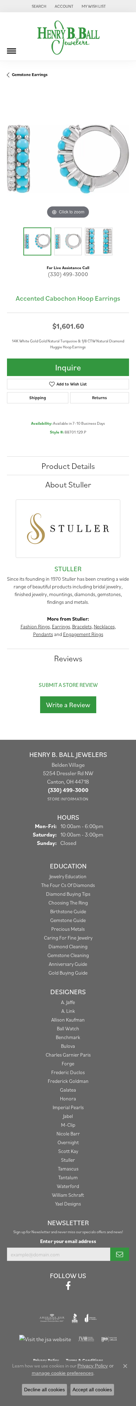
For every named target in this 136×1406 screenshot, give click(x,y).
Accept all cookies (92, 1389)
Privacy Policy (92, 1366)
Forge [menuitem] (68, 1063)
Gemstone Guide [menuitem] (68, 920)
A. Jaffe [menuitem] (68, 1002)
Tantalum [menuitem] (68, 1177)
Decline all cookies (44, 1389)
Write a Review (68, 704)
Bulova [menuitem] (68, 1046)
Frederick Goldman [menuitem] (68, 1081)
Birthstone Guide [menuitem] (68, 911)
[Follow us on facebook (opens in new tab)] (68, 1286)
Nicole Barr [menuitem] (68, 1133)
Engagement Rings (83, 634)
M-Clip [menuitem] (68, 1124)
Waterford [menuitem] (68, 1186)
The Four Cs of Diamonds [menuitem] (68, 885)
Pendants (43, 634)
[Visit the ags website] (52, 1318)
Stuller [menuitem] (68, 1159)
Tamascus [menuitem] (68, 1168)
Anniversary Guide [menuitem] (68, 964)
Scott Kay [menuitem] (68, 1151)
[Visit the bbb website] (75, 1318)
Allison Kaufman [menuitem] (68, 1019)
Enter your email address (68, 1241)
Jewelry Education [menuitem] (68, 876)
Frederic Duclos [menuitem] (68, 1072)
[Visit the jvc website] (86, 1339)
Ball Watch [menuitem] (68, 1028)
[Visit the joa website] (91, 1318)
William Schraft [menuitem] (68, 1195)
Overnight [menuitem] (68, 1142)
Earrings (61, 626)
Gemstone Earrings (29, 74)
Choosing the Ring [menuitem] (68, 902)
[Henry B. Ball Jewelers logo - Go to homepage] (68, 36)
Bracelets (82, 626)
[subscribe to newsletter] (119, 1254)
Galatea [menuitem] (68, 1089)
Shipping (37, 397)
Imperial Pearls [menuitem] (68, 1107)
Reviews (68, 658)
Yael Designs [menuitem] (68, 1203)
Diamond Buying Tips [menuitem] (68, 893)
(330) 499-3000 (68, 274)
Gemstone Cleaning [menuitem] (68, 955)
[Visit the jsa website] (45, 1339)
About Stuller (68, 484)
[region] (68, 159)
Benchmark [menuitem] (68, 1037)
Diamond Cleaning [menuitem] (68, 946)
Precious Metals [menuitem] (68, 929)
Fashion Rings (35, 626)
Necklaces (104, 626)
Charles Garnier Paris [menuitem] (68, 1054)
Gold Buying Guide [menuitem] (68, 972)
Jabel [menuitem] (68, 1116)
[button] (38, 6)
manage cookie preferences (62, 1373)
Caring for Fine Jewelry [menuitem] (68, 937)
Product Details (68, 465)
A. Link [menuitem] (68, 1011)
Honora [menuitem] (68, 1098)
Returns (99, 397)
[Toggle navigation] (11, 48)
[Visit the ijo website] (109, 1339)
